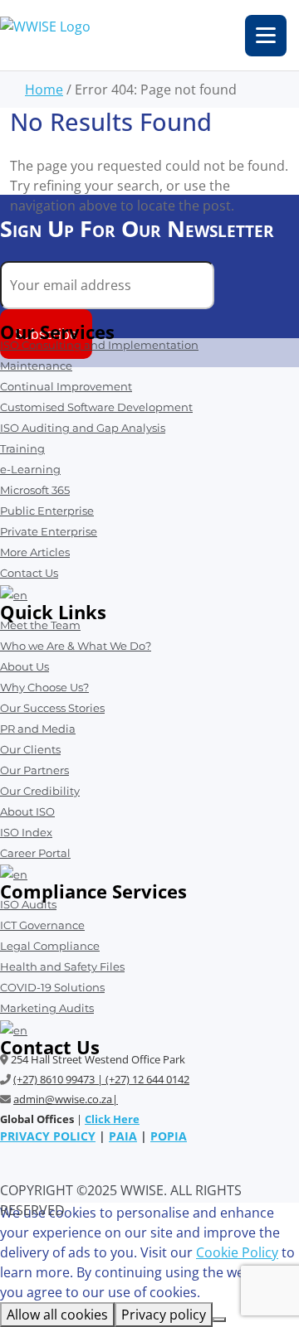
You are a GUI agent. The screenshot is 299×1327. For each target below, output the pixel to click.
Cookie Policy (237, 1252)
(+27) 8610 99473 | (59, 1079)
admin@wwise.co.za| (65, 1099)
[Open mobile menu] (266, 35)
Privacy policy (163, 1314)
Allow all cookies (57, 1314)
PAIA (123, 1136)
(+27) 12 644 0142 (147, 1079)
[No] (219, 1319)
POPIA (168, 1136)
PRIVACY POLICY (48, 1136)
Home (44, 89)
